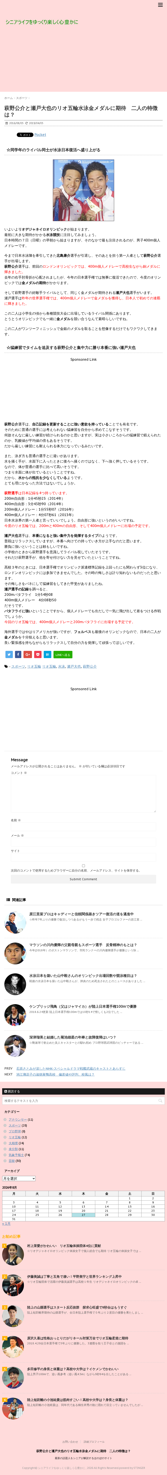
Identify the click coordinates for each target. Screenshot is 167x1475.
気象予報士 (16, 1155)
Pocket (40, 134)
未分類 (13, 1149)
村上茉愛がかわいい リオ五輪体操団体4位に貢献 (64, 1246)
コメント (19, 773)
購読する (13, 1091)
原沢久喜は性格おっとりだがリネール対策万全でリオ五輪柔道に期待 (77, 1338)
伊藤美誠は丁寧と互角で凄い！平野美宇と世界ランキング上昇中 (74, 1276)
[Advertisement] (83, 59)
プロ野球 (15, 1131)
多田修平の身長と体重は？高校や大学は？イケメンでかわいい (73, 1369)
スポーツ (18, 666)
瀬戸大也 (74, 666)
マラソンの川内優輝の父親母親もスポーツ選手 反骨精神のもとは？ (83, 945)
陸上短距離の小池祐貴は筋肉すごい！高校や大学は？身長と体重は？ (77, 1400)
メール (17, 835)
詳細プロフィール (94, 1441)
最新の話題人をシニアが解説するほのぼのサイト (83, 1458)
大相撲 (13, 1143)
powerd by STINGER (132, 1468)
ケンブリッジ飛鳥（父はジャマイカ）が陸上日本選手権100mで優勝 (83, 1006)
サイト (15, 851)
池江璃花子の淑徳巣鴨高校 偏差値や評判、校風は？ (55, 1074)
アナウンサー (18, 1119)
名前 (16, 820)
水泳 (61, 666)
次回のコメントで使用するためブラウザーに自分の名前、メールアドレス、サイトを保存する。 (76, 870)
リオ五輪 (34, 666)
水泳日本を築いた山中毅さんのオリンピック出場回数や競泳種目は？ (83, 975)
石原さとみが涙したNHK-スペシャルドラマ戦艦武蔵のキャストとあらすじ (70, 1068)
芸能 (12, 1161)
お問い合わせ (70, 1441)
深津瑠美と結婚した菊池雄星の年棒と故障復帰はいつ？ (72, 1037)
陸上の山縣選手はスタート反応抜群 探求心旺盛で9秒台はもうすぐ (77, 1307)
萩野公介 (90, 666)
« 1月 (6, 1223)
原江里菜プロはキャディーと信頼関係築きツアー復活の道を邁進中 (81, 914)
